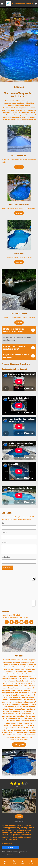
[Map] (19, 592)
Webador (10, 854)
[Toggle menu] (2, 3)
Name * (4, 523)
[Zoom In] (33, 601)
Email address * (7, 557)
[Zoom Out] (33, 604)
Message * (5, 542)
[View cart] (35, 3)
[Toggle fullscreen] (33, 578)
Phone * (4, 533)
